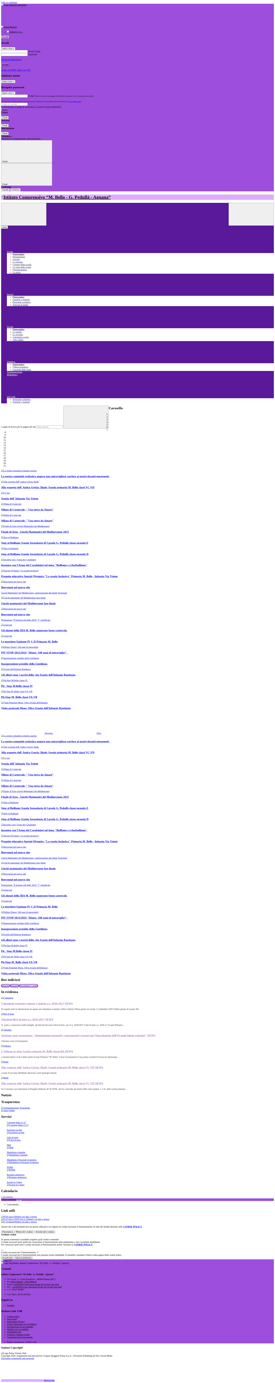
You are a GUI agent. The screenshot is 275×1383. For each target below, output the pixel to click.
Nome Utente (34, 51)
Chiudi (4, 118)
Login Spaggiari (74, 101)
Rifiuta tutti (24, 1232)
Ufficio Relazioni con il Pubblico (22, 1324)
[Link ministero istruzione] (13, 5)
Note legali (12, 1319)
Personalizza (7, 1232)
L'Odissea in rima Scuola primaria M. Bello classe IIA (37, 1051)
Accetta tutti (45, 1232)
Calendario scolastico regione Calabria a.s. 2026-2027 (37, 1003)
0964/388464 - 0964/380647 (24, 1282)
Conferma (15, 190)
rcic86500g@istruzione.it (36, 1284)
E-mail (31, 96)
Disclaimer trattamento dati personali (17, 1358)
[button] (27, 733)
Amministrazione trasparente (20, 1337)
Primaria (14, 985)
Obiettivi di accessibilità (17, 1329)
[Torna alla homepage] (137, 197)
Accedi (5, 37)
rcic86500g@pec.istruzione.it (37, 1287)
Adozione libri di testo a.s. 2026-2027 (27, 1019)
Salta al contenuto (9, 2)
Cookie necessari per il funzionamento (18, 1252)
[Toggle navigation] (23, 214)
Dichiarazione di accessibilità (20, 1327)
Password (32, 54)
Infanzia (5, 985)
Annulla (5, 190)
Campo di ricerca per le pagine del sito (18, 427)
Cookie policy (13, 1316)
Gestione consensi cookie (18, 1334)
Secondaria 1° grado (28, 985)
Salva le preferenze (23, 1258)
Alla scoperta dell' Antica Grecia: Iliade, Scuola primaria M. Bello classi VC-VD (52, 1067)
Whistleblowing (14, 1332)
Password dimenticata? (11, 59)
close (4, 227)
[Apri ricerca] (251, 214)
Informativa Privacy (16, 1321)
